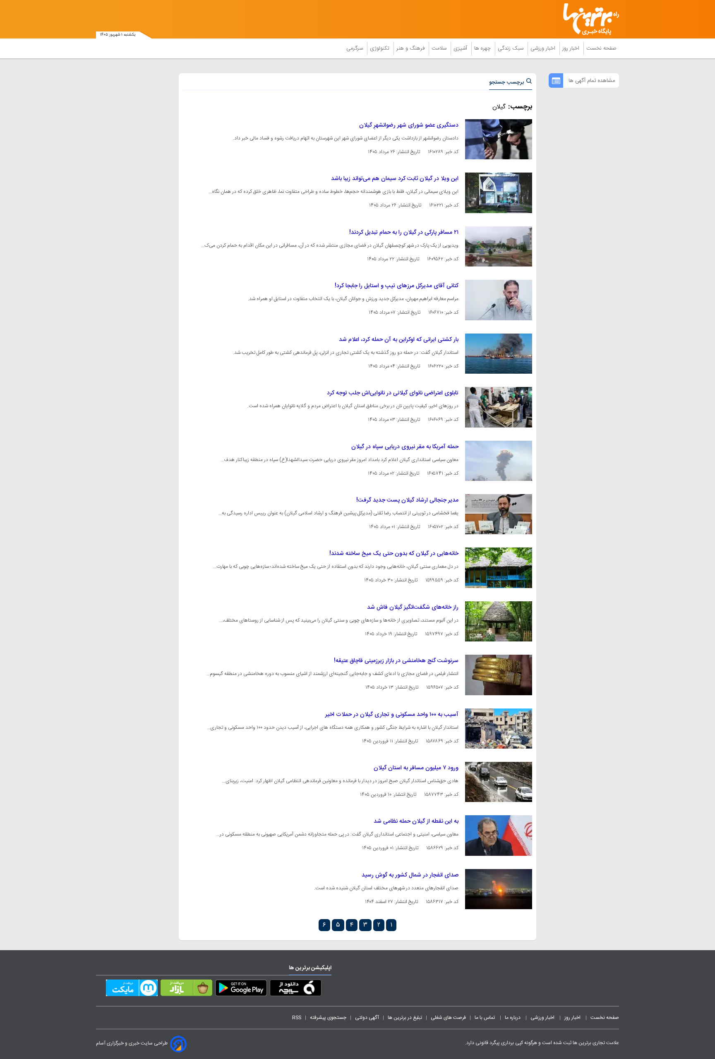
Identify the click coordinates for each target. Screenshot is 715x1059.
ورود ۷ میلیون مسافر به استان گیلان (416, 768)
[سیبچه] (296, 989)
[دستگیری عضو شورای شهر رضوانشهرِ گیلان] (498, 139)
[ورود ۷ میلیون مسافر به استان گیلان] (498, 782)
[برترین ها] (587, 19)
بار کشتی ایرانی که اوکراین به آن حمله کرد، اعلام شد (398, 339)
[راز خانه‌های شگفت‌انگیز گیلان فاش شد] (498, 621)
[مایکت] (132, 989)
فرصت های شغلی (448, 1017)
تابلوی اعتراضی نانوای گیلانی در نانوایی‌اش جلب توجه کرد (392, 393)
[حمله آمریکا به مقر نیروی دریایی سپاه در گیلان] (498, 461)
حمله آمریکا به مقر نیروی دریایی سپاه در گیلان (404, 446)
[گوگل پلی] (241, 989)
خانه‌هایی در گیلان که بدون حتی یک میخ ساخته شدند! (393, 553)
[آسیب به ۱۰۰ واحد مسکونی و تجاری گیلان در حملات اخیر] (498, 728)
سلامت (440, 48)
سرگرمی (355, 48)
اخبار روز (571, 48)
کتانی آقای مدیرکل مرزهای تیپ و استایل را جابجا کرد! (396, 286)
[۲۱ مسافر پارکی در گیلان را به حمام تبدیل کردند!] (498, 246)
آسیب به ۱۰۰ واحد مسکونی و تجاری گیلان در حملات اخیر (391, 714)
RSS (296, 1017)
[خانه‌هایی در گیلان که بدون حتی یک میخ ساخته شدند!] (498, 568)
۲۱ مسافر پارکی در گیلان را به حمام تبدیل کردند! (403, 232)
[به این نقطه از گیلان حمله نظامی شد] (498, 835)
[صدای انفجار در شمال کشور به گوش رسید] (498, 889)
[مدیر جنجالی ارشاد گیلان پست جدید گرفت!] (498, 514)
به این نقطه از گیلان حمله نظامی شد (416, 821)
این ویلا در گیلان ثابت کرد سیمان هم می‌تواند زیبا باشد (394, 178)
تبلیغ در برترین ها (405, 1017)
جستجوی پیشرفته (328, 1017)
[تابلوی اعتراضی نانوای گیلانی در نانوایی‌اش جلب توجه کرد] (498, 407)
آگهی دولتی (367, 1017)
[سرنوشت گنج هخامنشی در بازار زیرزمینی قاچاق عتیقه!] (498, 675)
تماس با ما (485, 1017)
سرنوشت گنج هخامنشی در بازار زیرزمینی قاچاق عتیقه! (396, 660)
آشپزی (461, 48)
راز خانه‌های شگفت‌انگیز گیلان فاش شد (412, 607)
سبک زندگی (511, 48)
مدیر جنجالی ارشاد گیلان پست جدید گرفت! (407, 500)
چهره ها (483, 48)
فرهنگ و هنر (411, 48)
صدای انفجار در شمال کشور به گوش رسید (410, 875)
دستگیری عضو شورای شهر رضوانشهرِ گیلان (408, 125)
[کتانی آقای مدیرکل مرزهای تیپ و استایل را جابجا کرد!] (498, 300)
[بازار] (186, 989)
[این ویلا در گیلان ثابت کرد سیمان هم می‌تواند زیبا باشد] (498, 193)
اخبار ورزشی (543, 48)
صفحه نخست (601, 48)
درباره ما (513, 1017)
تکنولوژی (380, 48)
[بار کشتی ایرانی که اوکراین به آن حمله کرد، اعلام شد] (498, 354)
